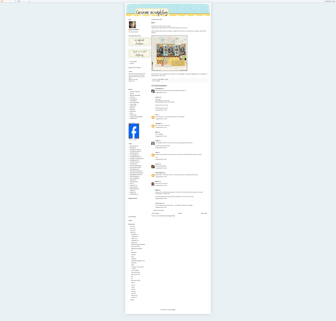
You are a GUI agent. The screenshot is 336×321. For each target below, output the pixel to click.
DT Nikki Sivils (133, 160)
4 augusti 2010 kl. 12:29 (161, 118)
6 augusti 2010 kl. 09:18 (161, 159)
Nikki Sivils (132, 109)
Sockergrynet (158, 88)
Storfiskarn (133, 258)
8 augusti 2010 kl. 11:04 (161, 207)
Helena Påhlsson (159, 172)
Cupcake (133, 254)
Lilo (156, 114)
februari (133, 295)
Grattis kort (133, 262)
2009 (131, 300)
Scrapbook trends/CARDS (136, 116)
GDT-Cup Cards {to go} (135, 171)
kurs (131, 183)
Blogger (173, 309)
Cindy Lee (132, 97)
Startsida (180, 213)
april (132, 291)
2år (132, 250)
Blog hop (132, 147)
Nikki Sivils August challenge (138, 244)
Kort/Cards (132, 181)
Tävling (131, 190)
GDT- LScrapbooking (135, 165)
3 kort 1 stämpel (135, 270)
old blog (132, 63)
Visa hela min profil (133, 32)
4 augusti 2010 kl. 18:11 (161, 136)
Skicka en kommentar (159, 210)
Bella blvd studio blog (135, 95)
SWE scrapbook (134, 188)
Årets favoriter (133, 194)
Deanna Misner (133, 99)
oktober (133, 238)
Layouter (158, 80)
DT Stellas (132, 164)
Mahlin (157, 190)
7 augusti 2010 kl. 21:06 (161, 176)
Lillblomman (133, 106)
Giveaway (132, 180)
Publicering (132, 187)
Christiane (157, 123)
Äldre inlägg (204, 213)
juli (132, 285)
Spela (132, 265)
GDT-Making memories (135, 174)
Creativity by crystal (134, 149)
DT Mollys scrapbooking (135, 158)
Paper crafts (133, 111)
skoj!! (132, 256)
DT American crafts (134, 151)
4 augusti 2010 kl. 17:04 (161, 127)
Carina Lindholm (134, 29)
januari (133, 297)
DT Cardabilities (134, 155)
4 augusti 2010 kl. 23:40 (161, 147)
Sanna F (157, 164)
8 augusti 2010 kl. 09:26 (161, 198)
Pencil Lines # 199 (135, 274)
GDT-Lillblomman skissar (136, 172)
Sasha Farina (133, 115)
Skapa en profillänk (133, 139)
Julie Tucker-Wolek (134, 102)
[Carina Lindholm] (134, 138)
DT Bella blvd (133, 153)
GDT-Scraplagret (134, 178)
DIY (132, 278)
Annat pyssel (133, 146)
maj (132, 289)
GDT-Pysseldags (134, 176)
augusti (133, 242)
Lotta (156, 152)
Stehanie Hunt (133, 118)
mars (132, 293)
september (134, 240)
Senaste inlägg (155, 213)
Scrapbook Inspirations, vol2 (138, 260)
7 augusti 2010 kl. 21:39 (161, 185)
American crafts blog (135, 91)
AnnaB (157, 140)
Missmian (132, 107)
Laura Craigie (133, 104)
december (133, 234)
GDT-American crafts (135, 167)
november (133, 236)
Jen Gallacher (133, 100)
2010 (131, 232)
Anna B (131, 93)
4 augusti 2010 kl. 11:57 (161, 92)
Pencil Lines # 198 (135, 280)
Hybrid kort (133, 252)
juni (132, 287)
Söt (132, 276)
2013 (131, 226)
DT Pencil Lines (133, 162)
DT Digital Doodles (134, 156)
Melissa (157, 181)
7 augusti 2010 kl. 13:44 (161, 168)
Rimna (131, 113)
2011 (131, 230)
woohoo (132, 192)
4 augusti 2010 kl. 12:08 (161, 110)
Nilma (156, 132)
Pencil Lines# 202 (135, 246)
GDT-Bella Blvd (133, 169)
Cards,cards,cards (135, 272)
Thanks (133, 282)
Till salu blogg (133, 61)
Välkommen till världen (136, 248)
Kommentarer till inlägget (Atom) (167, 215)
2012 (131, 228)
